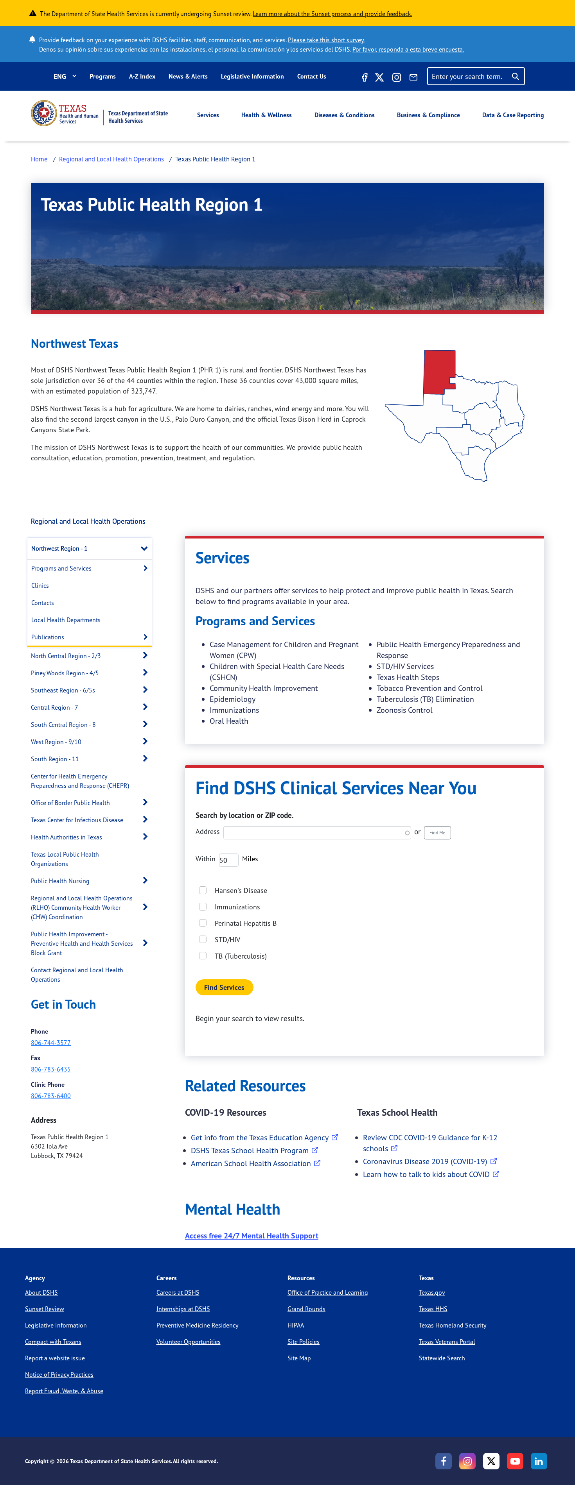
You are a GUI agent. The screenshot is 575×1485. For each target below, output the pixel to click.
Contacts (42, 603)
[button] (146, 548)
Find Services (224, 987)
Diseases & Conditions (344, 115)
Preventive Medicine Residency (197, 1325)
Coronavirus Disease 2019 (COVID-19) (425, 1161)
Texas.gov (432, 1292)
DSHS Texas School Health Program (250, 1150)
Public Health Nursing (60, 881)
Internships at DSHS (183, 1309)
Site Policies (304, 1341)
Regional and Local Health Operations (111, 159)
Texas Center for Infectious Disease (77, 820)
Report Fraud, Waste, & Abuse (64, 1391)
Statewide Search (442, 1358)
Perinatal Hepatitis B (246, 923)
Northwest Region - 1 (59, 548)
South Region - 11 (55, 759)
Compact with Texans (53, 1341)
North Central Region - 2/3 (66, 656)
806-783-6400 (51, 1096)
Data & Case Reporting (513, 115)
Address (208, 831)
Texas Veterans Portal (447, 1341)
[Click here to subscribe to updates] (413, 78)
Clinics (40, 585)
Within (206, 858)
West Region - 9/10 (56, 742)
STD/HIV (227, 939)
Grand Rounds (306, 1309)
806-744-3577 (51, 1043)
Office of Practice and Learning (328, 1292)
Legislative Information (252, 76)
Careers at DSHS (177, 1292)
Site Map (299, 1358)
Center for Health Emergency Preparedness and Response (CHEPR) (80, 780)
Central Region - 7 (54, 707)
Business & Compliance (428, 115)
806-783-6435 (51, 1069)
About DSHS (41, 1292)
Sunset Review (44, 1309)
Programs (103, 76)
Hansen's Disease (241, 890)
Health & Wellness (266, 115)
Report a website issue (55, 1358)
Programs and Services (61, 568)
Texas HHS (433, 1309)
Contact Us (311, 76)
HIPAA (296, 1325)
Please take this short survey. (326, 40)
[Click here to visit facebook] (364, 78)
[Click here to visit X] (379, 78)
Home (39, 159)
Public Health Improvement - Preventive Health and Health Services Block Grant (82, 943)
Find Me (437, 833)
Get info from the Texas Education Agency (260, 1137)
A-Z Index (142, 76)
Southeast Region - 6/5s (63, 690)
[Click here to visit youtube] (515, 1461)
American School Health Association (251, 1163)
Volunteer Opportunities (188, 1341)
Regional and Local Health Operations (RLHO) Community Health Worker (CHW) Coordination (82, 907)
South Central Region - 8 (63, 724)
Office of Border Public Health (70, 803)
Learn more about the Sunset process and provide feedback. (332, 14)
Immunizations (237, 906)
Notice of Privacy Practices (59, 1374)
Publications (47, 637)
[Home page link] (99, 113)
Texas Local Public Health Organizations (65, 859)
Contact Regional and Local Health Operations (77, 974)
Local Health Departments (66, 620)
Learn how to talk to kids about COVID (426, 1174)
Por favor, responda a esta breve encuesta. (408, 49)
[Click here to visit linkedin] (539, 1461)
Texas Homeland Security (452, 1325)
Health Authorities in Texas (66, 837)
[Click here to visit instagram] (396, 78)
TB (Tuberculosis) (241, 956)
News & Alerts (188, 76)
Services (208, 115)
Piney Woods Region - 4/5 (65, 673)
